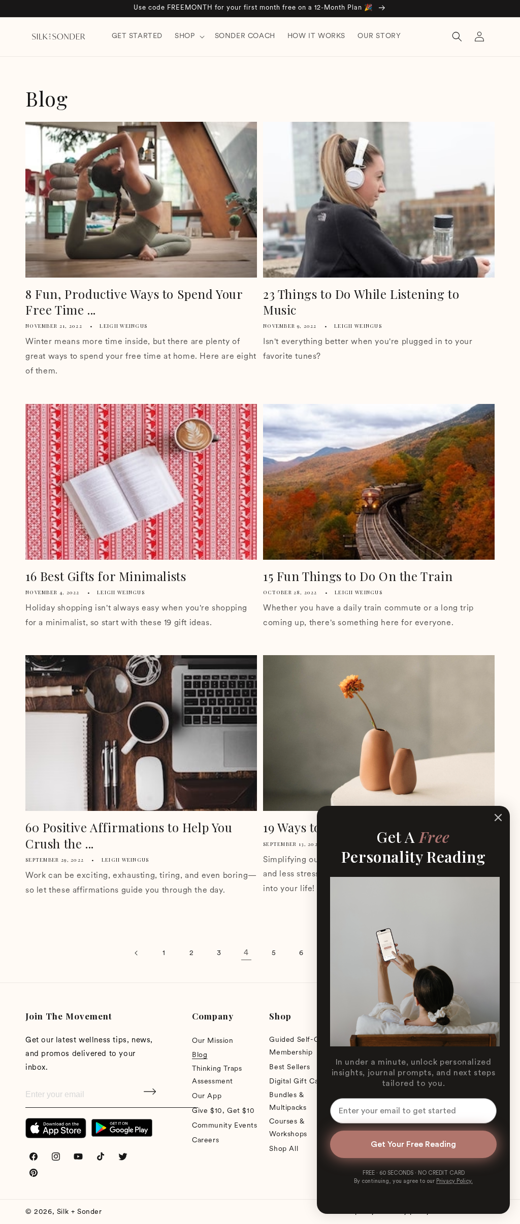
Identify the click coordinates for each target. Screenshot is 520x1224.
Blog (199, 1055)
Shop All (283, 1149)
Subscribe (151, 1095)
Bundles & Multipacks (287, 1102)
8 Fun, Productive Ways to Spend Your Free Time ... (134, 302)
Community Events (224, 1126)
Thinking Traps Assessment (217, 1075)
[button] (188, 36)
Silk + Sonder (79, 1212)
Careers (205, 1140)
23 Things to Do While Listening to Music (361, 302)
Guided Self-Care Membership (299, 1046)
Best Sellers (289, 1067)
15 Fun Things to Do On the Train (357, 576)
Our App (206, 1096)
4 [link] (246, 953)
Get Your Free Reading (413, 1144)
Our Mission (213, 1041)
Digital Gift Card (297, 1081)
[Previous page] (136, 953)
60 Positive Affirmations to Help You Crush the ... (129, 835)
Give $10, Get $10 (223, 1111)
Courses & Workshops (288, 1128)
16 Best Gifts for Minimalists (105, 576)
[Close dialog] (498, 817)
